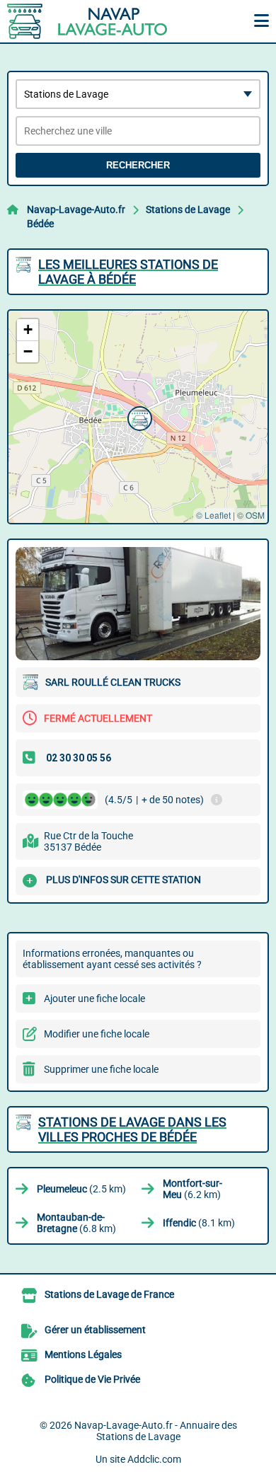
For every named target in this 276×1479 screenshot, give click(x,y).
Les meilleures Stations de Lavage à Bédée (128, 272)
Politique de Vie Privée (92, 1379)
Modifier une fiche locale (96, 1034)
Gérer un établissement (95, 1329)
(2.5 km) (81, 1189)
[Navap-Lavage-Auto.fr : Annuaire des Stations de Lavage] (95, 21)
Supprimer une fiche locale (101, 1069)
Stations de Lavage (188, 209)
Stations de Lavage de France (109, 1294)
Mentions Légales (83, 1354)
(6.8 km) (76, 1223)
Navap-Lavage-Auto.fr (76, 209)
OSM (255, 515)
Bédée (40, 223)
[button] (138, 416)
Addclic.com (154, 1459)
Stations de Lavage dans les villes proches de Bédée (132, 1129)
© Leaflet (213, 515)
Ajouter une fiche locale (94, 998)
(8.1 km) (199, 1222)
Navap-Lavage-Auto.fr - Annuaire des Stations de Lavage (155, 1431)
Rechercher (138, 165)
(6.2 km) (192, 1189)
